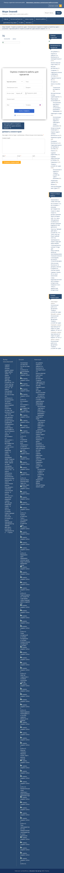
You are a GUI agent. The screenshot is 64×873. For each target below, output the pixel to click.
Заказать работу (41, 19)
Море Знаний (9, 11)
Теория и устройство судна (19, 27)
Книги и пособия (55, 84)
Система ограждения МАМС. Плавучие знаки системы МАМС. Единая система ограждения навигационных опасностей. (9, 462)
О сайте (21, 22)
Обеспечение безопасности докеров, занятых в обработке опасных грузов (56, 266)
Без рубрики (54, 51)
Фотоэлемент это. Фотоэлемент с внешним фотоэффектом (9, 440)
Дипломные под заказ (10, 22)
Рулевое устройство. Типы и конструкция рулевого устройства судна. (23, 520)
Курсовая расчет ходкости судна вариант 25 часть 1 (56, 335)
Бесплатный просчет (16, 19)
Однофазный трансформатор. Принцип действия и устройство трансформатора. (9, 527)
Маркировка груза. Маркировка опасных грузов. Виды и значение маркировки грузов (25, 560)
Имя (4, 156)
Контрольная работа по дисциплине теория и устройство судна (56, 308)
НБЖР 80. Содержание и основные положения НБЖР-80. (24, 678)
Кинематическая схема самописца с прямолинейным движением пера (25, 792)
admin (14, 39)
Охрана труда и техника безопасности (55, 133)
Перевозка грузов (56, 137)
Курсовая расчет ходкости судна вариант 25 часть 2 (56, 328)
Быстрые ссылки (53, 5)
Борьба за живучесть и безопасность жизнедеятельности (56, 57)
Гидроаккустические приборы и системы (56, 74)
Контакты (29, 22)
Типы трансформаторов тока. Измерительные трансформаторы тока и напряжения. (25, 830)
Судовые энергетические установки (55, 158)
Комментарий (6, 138)
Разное (53, 150)
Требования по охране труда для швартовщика (56, 241)
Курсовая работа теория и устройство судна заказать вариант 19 (28, 28)
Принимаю (25, 115)
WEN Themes (45, 871)
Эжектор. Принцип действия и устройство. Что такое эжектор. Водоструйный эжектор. (9, 382)
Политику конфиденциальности (27, 115)
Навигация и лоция (56, 113)
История (53, 82)
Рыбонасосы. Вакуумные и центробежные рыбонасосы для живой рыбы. (9, 476)
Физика (53, 184)
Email (19, 156)
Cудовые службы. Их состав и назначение (56, 274)
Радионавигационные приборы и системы (56, 146)
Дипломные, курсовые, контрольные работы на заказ (42, 2)
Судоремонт (54, 162)
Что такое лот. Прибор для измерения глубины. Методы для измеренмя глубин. (9, 501)
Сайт (33, 156)
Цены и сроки (29, 19)
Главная (5, 19)
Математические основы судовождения (40, 399)
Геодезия (53, 70)
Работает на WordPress (21, 871)
